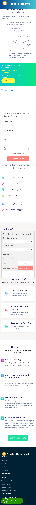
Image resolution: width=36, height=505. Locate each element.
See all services (18, 438)
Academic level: (8, 245)
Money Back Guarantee (8, 490)
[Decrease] (20, 149)
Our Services (5, 467)
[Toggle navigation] (3, 7)
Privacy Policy (5, 484)
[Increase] (30, 149)
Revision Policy (6, 487)
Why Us (3, 464)
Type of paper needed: (10, 238)
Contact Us (5, 470)
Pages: (5, 263)
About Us (4, 460)
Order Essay (9, 81)
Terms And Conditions (8, 481)
